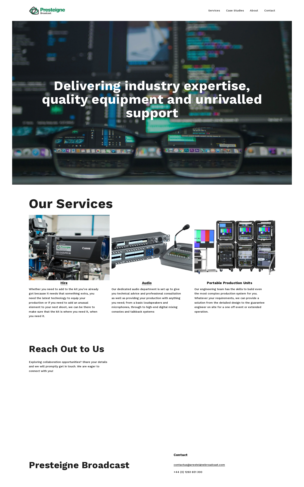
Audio (147, 283)
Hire (64, 283)
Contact (269, 10)
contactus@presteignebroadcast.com (199, 464)
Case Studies (235, 10)
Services (214, 10)
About (254, 10)
